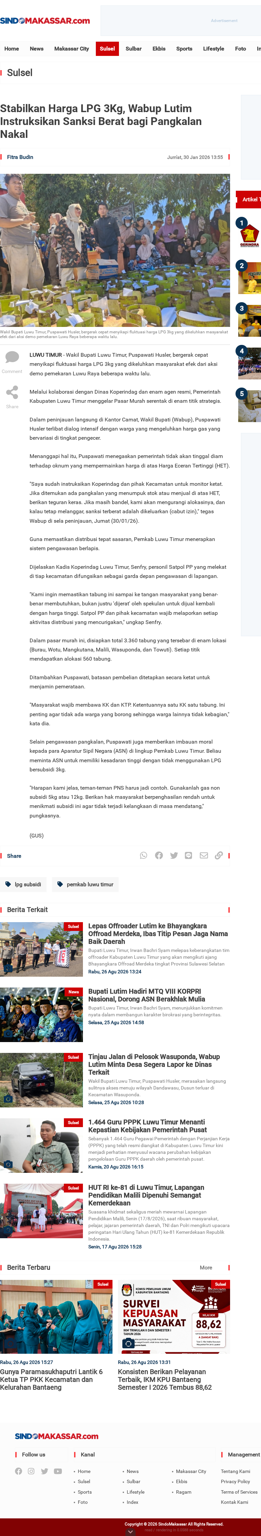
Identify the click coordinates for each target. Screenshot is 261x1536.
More (206, 1267)
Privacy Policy (235, 1481)
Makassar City (71, 48)
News (37, 48)
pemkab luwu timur (89, 884)
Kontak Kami (234, 1502)
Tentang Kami (235, 1471)
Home (11, 48)
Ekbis (159, 48)
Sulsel (107, 48)
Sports (184, 48)
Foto (240, 48)
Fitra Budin (20, 157)
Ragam (183, 1492)
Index (132, 1502)
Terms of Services (239, 1492)
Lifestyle (213, 48)
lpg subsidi (27, 884)
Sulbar (134, 48)
